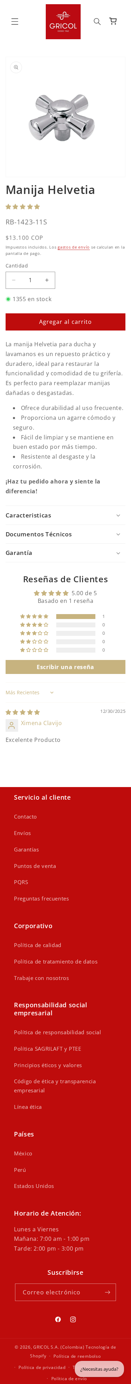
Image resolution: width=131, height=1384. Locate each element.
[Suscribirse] (108, 1292)
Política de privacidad (42, 1367)
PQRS (21, 881)
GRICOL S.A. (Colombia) (58, 1347)
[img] (23, 712)
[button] (15, 22)
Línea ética (28, 1106)
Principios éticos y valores (48, 1065)
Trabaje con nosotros (41, 977)
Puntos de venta (35, 865)
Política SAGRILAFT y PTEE (47, 1048)
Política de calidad (37, 944)
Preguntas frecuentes (41, 898)
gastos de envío (74, 247)
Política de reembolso (77, 1356)
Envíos (22, 832)
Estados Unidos (34, 1185)
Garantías (26, 849)
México (23, 1153)
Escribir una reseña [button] (65, 667)
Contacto (25, 816)
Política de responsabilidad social (57, 1032)
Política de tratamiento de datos (55, 961)
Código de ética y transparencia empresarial (55, 1086)
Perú (20, 1169)
